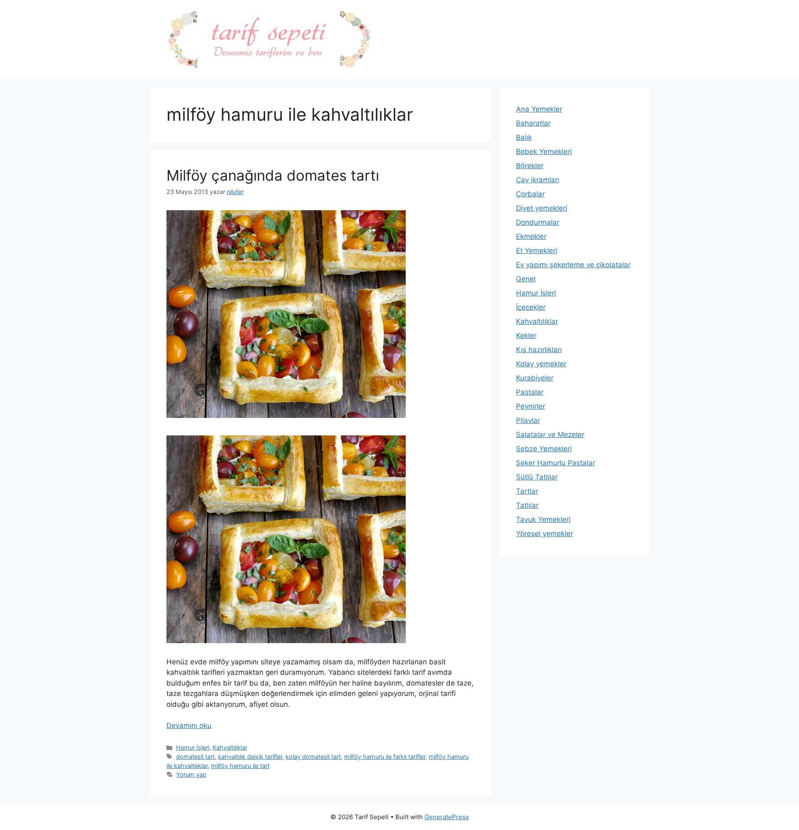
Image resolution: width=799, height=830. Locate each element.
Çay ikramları (537, 180)
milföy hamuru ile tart (240, 765)
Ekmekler (531, 236)
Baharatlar (533, 123)
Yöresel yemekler (544, 533)
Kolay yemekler (541, 364)
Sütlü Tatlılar (537, 477)
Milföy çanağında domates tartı (272, 175)
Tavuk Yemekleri (543, 519)
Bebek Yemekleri (544, 151)
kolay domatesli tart (313, 756)
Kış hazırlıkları (539, 349)
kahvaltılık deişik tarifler (250, 756)
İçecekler (531, 307)
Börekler (529, 166)
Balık (524, 137)
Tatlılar (527, 505)
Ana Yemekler (539, 109)
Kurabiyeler (534, 378)
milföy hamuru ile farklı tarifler (384, 756)
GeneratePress (446, 817)
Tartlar (527, 491)
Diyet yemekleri (541, 208)
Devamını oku (188, 725)
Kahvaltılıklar (230, 747)
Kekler (526, 335)
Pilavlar (528, 420)
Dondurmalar (537, 222)
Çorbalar (530, 194)
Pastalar (529, 392)
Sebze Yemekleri (544, 449)
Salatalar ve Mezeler (550, 434)
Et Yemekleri (536, 250)
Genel (526, 279)
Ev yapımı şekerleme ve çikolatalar (573, 265)
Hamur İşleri (192, 747)
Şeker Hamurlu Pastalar (555, 463)
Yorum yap (191, 774)
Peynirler (530, 406)
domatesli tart (195, 756)
